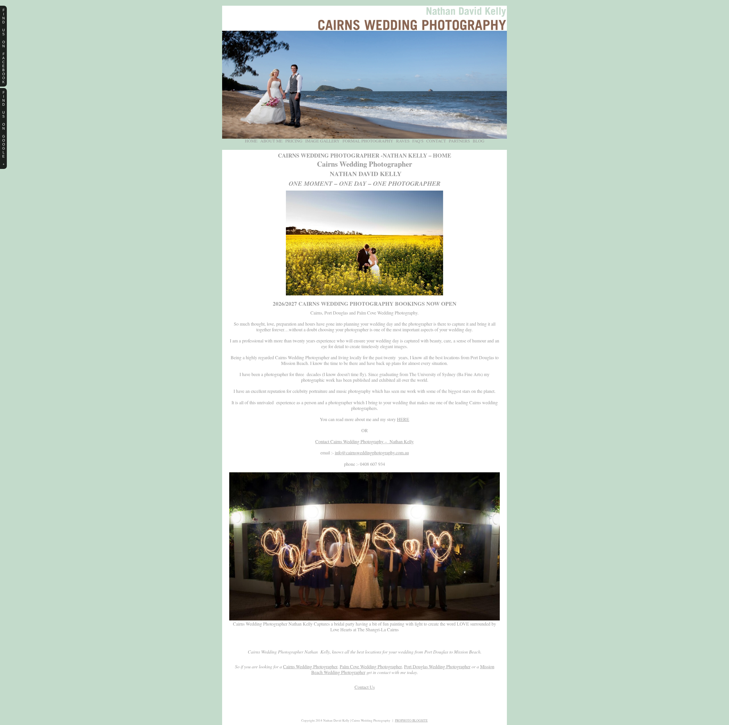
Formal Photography (368, 141)
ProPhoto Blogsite (411, 720)
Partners (459, 141)
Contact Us (365, 687)
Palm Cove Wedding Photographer (371, 666)
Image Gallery (322, 141)
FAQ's (417, 141)
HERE (403, 419)
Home (251, 141)
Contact (436, 141)
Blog (478, 141)
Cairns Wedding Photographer (310, 666)
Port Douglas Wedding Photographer (437, 666)
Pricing (293, 141)
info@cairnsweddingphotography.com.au (372, 453)
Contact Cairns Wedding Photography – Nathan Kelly (364, 441)
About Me (271, 141)
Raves (402, 141)
